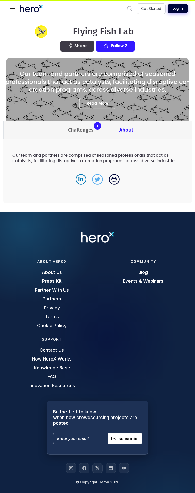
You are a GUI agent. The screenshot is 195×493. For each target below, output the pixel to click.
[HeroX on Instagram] (71, 468)
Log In (178, 8)
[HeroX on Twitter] (97, 468)
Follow (118, 46)
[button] (12, 9)
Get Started (151, 8)
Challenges (83, 128)
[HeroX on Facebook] (84, 468)
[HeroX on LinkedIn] (111, 468)
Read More (97, 103)
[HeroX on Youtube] (124, 468)
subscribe (129, 438)
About (126, 130)
